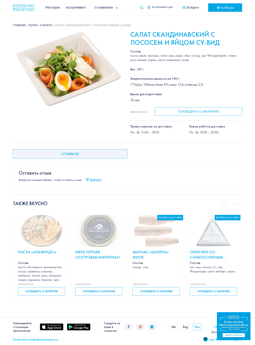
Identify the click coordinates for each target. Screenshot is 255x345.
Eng (185, 327)
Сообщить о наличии (198, 111)
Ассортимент (76, 7)
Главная (19, 25)
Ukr (173, 327)
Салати (46, 25)
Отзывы (70, 154)
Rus (197, 327)
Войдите (193, 7)
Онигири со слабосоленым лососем (206, 254)
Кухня (33, 25)
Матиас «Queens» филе (151, 254)
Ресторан (52, 7)
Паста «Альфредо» (37, 251)
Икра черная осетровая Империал (97, 254)
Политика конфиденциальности (35, 339)
